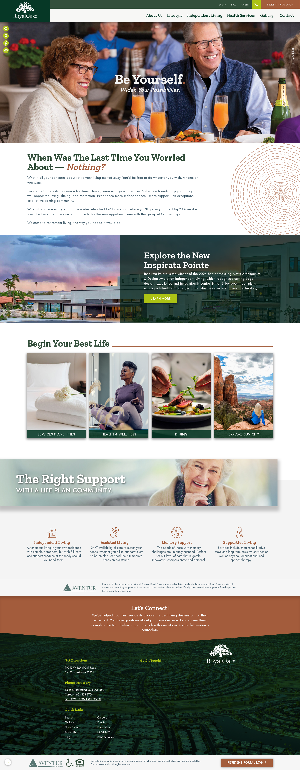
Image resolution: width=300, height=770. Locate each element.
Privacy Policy (105, 737)
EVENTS (223, 4)
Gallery (266, 15)
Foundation (103, 727)
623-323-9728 (84, 695)
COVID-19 (103, 732)
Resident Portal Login (246, 762)
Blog (234, 4)
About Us (70, 732)
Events (101, 722)
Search (69, 718)
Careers (245, 4)
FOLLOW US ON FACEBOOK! (83, 699)
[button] (256, 4)
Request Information (280, 4)
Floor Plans (71, 727)
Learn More (161, 298)
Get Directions (76, 660)
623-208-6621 (96, 690)
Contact (287, 15)
